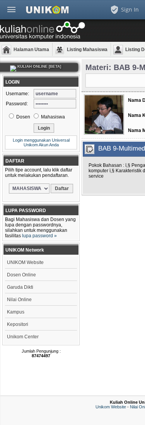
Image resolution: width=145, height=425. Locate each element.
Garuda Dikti (20, 287)
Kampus (15, 312)
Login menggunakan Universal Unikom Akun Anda (41, 142)
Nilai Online (19, 299)
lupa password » (39, 235)
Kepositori (17, 324)
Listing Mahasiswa (87, 49)
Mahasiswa (52, 117)
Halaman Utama (31, 49)
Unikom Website (111, 406)
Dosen (22, 117)
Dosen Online (21, 275)
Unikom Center (23, 336)
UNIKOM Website (25, 262)
